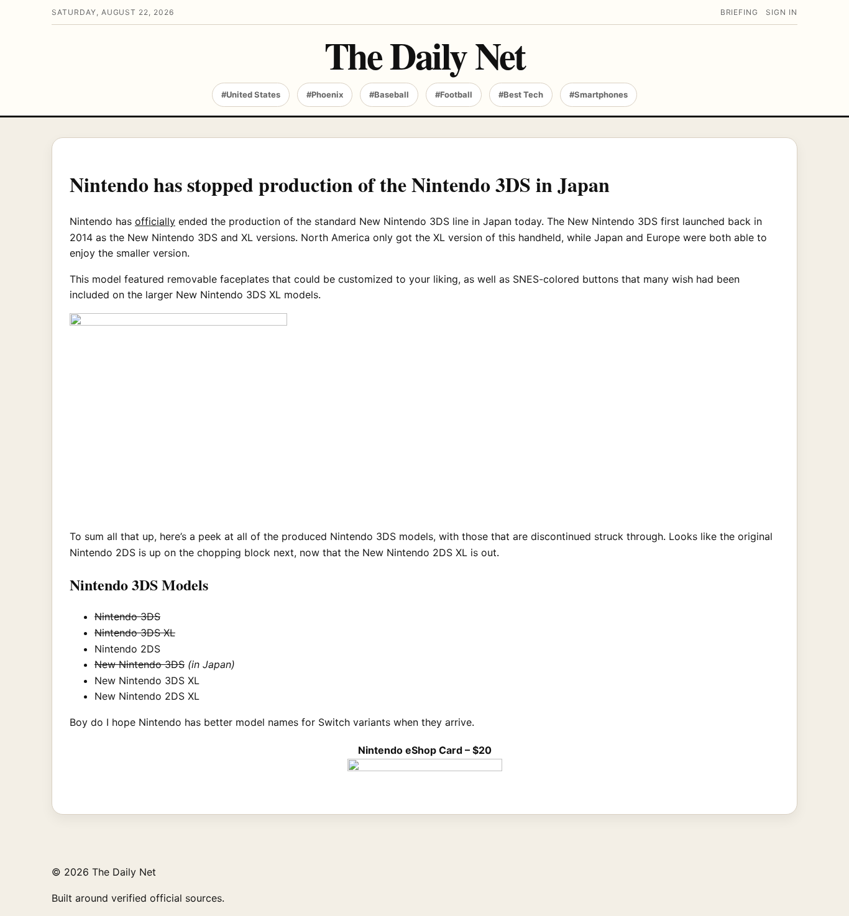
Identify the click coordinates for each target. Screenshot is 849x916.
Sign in (781, 12)
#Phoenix (324, 94)
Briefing (739, 12)
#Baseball (389, 94)
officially (155, 221)
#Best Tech (520, 94)
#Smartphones (598, 94)
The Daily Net (424, 55)
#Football (453, 94)
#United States (250, 94)
